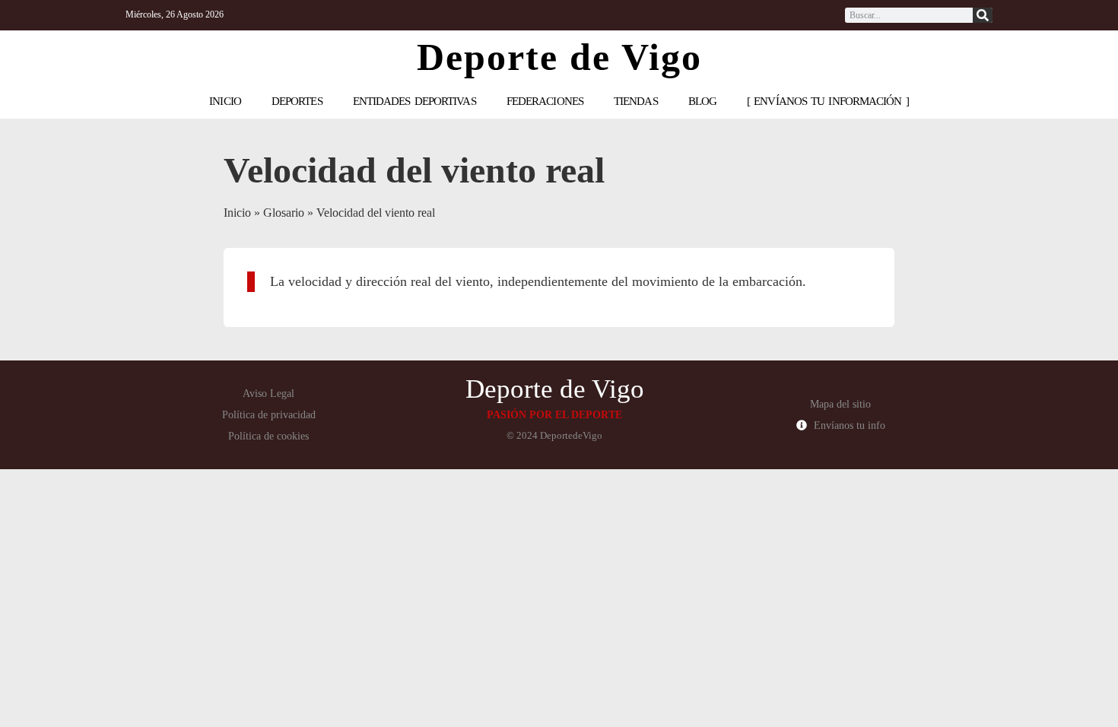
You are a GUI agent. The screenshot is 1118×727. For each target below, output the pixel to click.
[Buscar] (983, 15)
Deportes (297, 101)
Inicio (225, 101)
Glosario (283, 212)
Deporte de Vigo (559, 57)
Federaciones (545, 101)
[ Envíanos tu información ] (828, 101)
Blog (702, 101)
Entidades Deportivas (414, 101)
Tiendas (636, 101)
